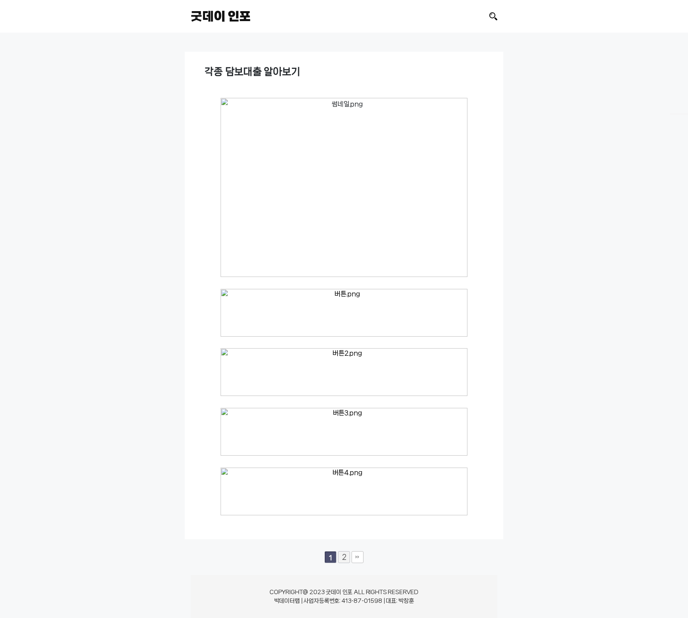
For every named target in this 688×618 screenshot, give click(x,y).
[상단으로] (651, 597)
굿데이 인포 (221, 16)
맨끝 (358, 557)
